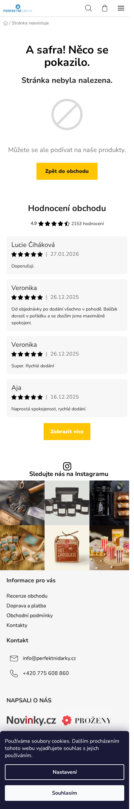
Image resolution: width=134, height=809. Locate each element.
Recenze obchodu (27, 596)
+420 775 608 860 (46, 673)
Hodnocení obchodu (67, 208)
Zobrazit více (67, 431)
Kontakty (17, 625)
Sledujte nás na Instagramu (68, 474)
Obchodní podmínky (30, 615)
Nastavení (65, 772)
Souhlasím (64, 793)
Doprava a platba (26, 605)
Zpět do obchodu (67, 171)
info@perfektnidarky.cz (49, 658)
